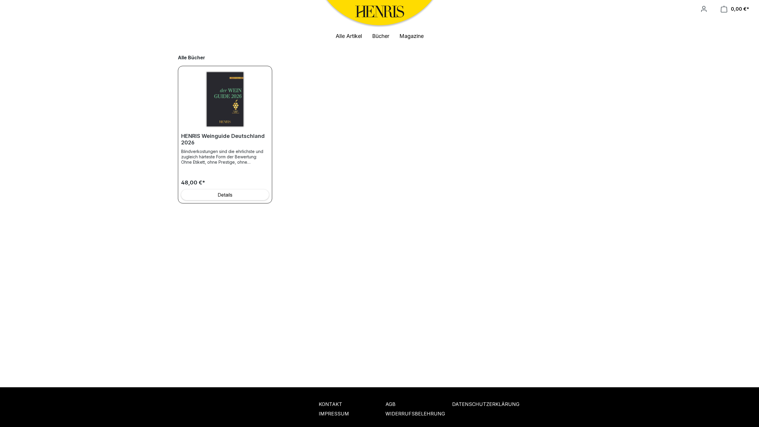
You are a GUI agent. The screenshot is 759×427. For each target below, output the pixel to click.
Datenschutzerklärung (479, 404)
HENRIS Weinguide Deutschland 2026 (223, 139)
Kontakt (330, 404)
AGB (390, 404)
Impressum (334, 414)
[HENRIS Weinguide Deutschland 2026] (225, 98)
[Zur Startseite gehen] (379, 11)
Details (225, 195)
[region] (379, 129)
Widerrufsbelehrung (412, 414)
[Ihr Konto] (704, 9)
